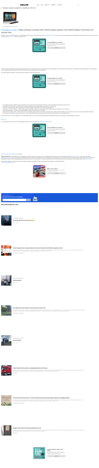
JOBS (42, 4)
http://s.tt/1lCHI (11, 162)
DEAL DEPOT (59, 4)
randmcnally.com (88, 158)
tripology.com (7, 157)
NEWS (38, 4)
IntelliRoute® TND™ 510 (50, 35)
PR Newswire (4, 162)
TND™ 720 (12, 36)
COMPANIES (53, 4)
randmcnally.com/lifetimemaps (45, 121)
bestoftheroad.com (76, 156)
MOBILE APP (47, 4)
